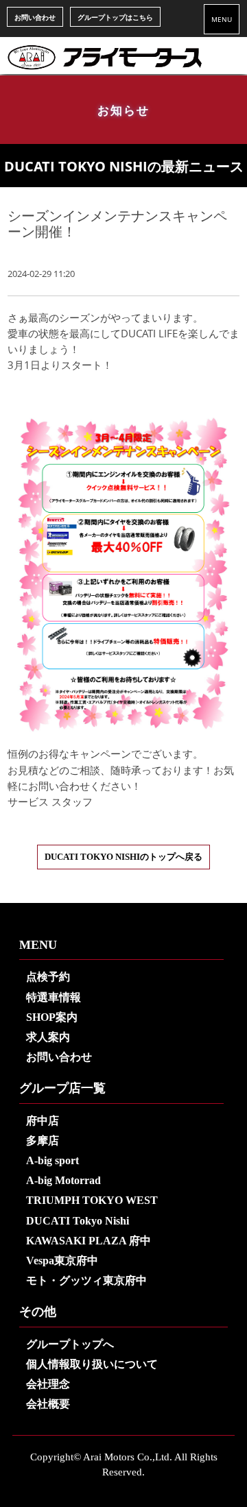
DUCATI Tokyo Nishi (77, 1221)
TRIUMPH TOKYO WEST (92, 1200)
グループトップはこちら (115, 17)
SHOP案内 (52, 1017)
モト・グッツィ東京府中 (86, 1280)
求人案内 (48, 1037)
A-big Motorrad (63, 1180)
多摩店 (42, 1140)
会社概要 (48, 1404)
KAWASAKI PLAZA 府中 (88, 1240)
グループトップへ (70, 1344)
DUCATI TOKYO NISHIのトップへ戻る (123, 857)
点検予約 (48, 976)
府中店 (42, 1120)
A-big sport (52, 1160)
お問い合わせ (35, 17)
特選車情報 (53, 997)
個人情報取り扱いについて (92, 1364)
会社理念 (48, 1384)
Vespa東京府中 (62, 1260)
